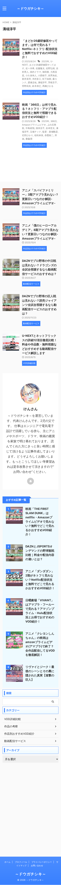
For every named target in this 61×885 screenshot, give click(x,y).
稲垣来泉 (38, 135)
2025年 (45, 61)
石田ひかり (27, 135)
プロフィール (21, 862)
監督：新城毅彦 (50, 131)
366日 (53, 121)
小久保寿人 (31, 75)
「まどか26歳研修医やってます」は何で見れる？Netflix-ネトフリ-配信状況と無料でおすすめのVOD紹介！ (39, 49)
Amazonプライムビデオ (34, 124)
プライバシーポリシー (42, 862)
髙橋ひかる (47, 86)
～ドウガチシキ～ (30, 8)
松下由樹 (46, 78)
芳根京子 (52, 82)
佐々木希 (30, 68)
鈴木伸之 (36, 86)
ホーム (7, 862)
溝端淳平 (42, 82)
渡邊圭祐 (32, 82)
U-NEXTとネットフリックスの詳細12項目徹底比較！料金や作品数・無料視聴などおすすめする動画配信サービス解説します (39, 344)
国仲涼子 (40, 128)
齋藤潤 (29, 138)
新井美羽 (26, 78)
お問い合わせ (37, 865)
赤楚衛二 (49, 135)
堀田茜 (45, 72)
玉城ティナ (35, 131)
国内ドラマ (35, 72)
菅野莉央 (26, 86)
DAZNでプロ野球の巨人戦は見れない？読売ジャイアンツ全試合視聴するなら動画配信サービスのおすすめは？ (39, 304)
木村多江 (36, 78)
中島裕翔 (30, 128)
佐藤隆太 (40, 68)
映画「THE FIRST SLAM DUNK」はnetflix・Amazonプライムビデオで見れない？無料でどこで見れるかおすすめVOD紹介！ (39, 521)
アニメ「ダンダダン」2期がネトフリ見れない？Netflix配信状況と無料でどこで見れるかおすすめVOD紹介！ (40, 579)
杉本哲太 (50, 128)
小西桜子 (42, 75)
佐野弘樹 (50, 68)
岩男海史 (52, 75)
